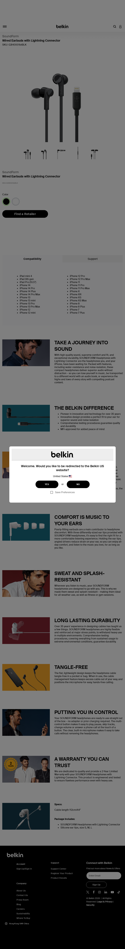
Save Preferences (65, 492)
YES (47, 484)
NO (78, 484)
